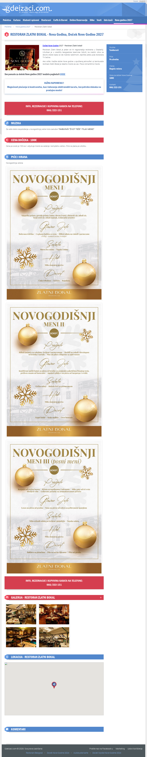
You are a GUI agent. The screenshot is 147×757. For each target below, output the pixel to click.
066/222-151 (115, 87)
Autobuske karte (81, 752)
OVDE (62, 74)
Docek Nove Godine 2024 (58, 752)
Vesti (99, 20)
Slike (92, 20)
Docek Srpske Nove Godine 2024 (106, 752)
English (142, 1)
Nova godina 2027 (123, 20)
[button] (54, 685)
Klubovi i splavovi (31, 20)
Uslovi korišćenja (135, 748)
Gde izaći (108, 20)
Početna (7, 20)
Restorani (46, 20)
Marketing (120, 748)
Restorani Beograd (34, 752)
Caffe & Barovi (60, 20)
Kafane (17, 20)
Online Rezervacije (78, 20)
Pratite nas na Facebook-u (101, 748)
